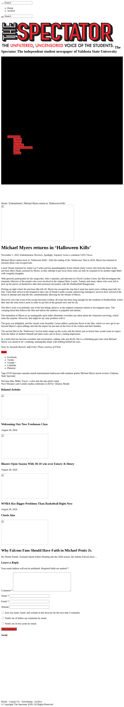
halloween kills (57, 373)
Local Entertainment (23, 147)
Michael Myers (88, 373)
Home (10, 8)
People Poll (18, 79)
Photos (10, 156)
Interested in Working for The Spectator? (32, 180)
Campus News (20, 93)
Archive (11, 11)
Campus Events (20, 90)
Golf (15, 131)
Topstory (58, 255)
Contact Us (18, 172)
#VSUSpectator (13, 373)
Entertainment (14, 136)
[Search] (2, 3)
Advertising (27, 701)
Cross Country (20, 109)
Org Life (17, 98)
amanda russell (29, 373)
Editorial (17, 77)
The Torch (12, 164)
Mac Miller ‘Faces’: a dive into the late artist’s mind (30, 381)
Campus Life (13, 87)
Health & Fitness (21, 107)
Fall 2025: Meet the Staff (25, 175)
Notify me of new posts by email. (21, 623)
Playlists (17, 153)
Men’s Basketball (21, 117)
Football (17, 112)
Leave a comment (71, 255)
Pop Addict (18, 145)
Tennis (16, 134)
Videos (16, 150)
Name (5, 596)
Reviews (17, 142)
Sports (10, 104)
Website (5, 607)
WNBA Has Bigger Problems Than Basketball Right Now (37, 503)
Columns (17, 82)
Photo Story (19, 161)
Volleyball (18, 128)
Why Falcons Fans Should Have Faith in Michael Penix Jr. (46, 550)
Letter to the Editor (22, 85)
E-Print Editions (15, 60)
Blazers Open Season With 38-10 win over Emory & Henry (37, 463)
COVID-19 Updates (23, 71)
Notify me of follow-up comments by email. (26, 618)
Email (5, 601)
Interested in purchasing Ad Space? (30, 183)
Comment (6, 590)
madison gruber (72, 373)
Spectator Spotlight (22, 101)
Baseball (17, 115)
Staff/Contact (13, 169)
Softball (17, 123)
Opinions (11, 74)
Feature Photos (20, 158)
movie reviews (102, 373)
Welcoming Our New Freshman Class (24, 424)
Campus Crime (20, 66)
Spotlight (48, 255)
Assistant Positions (22, 177)
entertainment (43, 373)
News (10, 63)
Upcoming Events (15, 166)
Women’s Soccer (21, 126)
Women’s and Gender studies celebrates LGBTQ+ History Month (35, 384)
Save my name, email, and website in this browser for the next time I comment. (42, 612)
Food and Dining (21, 96)
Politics (16, 68)
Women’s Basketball (23, 120)
